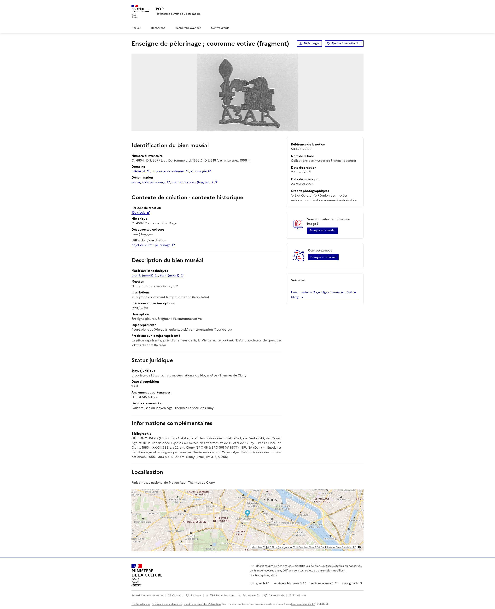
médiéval (138, 171)
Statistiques (249, 595)
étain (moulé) (169, 275)
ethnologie (199, 171)
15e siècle (138, 212)
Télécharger (311, 43)
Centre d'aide (220, 28)
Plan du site (299, 595)
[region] (247, 520)
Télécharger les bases (222, 595)
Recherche (158, 28)
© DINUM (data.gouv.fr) (279, 547)
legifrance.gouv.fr (322, 583)
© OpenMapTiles (305, 547)
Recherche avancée (188, 28)
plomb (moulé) (142, 275)
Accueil (136, 28)
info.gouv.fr (257, 583)
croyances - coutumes (168, 171)
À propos (196, 595)
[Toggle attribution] (359, 547)
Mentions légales (140, 604)
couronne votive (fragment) (192, 182)
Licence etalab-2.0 (301, 604)
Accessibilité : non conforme (147, 595)
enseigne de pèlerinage (148, 182)
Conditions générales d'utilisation (202, 604)
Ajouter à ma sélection (346, 43)
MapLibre (257, 547)
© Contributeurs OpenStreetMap (335, 547)
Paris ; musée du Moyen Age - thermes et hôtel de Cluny (323, 294)
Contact (177, 595)
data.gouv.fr (350, 583)
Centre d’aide (276, 595)
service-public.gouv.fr (288, 583)
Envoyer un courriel (322, 230)
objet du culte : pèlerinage (150, 245)
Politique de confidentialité (167, 604)
